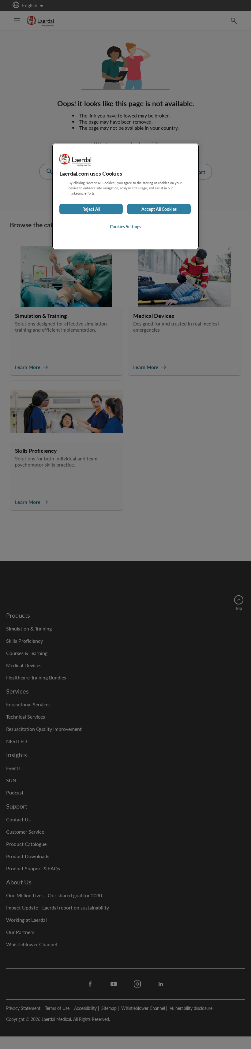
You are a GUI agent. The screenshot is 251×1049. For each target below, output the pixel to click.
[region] (125, 196)
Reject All (91, 209)
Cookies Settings (125, 226)
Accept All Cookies (159, 209)
